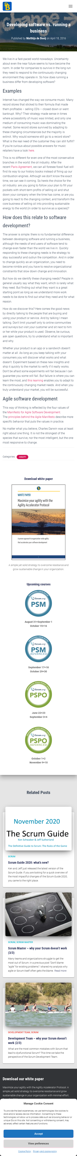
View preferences (38, 1143)
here (31, 150)
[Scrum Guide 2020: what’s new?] (38, 828)
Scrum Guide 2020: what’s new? (28, 862)
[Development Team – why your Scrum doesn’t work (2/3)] (38, 1004)
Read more (60, 970)
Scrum (11, 856)
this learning (35, 380)
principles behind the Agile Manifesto (31, 417)
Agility (22, 457)
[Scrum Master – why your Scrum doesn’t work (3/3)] (38, 914)
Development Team (19, 1032)
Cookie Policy (24, 1151)
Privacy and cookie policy (45, 1151)
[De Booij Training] (8, 6)
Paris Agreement (21, 167)
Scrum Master (24, 942)
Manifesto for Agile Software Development (33, 412)
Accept (38, 1133)
